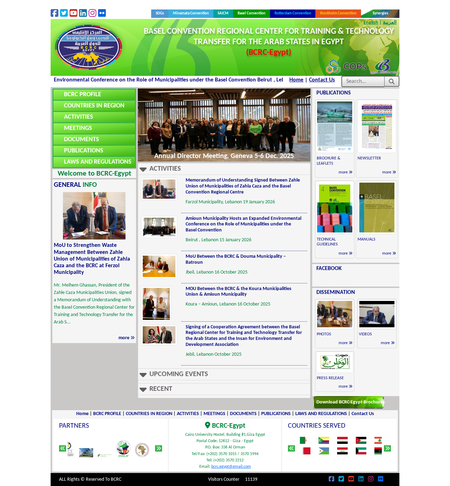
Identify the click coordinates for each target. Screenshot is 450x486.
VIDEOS (365, 334)
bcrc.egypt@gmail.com (231, 467)
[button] (224, 169)
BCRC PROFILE (82, 94)
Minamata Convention (191, 13)
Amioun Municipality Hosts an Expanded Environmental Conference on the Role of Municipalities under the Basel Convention (243, 224)
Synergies (380, 13)
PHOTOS (324, 334)
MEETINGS (78, 128)
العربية (390, 22)
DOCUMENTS (81, 139)
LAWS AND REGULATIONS (97, 162)
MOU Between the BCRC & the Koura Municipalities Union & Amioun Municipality (238, 291)
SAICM (223, 13)
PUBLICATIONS (83, 150)
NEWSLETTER (369, 158)
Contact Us (322, 80)
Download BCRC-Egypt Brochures (350, 402)
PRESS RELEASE (330, 378)
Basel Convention (251, 13)
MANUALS (366, 239)
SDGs (162, 13)
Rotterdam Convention (293, 13)
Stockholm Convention (338, 13)
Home (296, 80)
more (124, 338)
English (371, 22)
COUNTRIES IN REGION (94, 106)
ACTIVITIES (78, 117)
